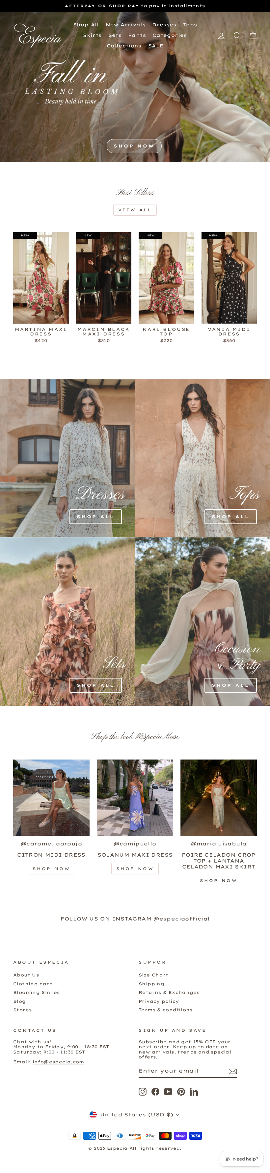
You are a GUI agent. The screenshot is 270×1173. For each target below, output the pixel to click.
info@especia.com (58, 1061)
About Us (26, 974)
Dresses (164, 25)
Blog (19, 1001)
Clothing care (33, 983)
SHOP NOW (134, 146)
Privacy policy (159, 1001)
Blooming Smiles (36, 992)
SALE (156, 46)
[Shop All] (29, 458)
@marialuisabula (219, 844)
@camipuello (135, 844)
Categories (169, 35)
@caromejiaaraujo (51, 844)
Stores (22, 1009)
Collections (124, 46)
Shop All (86, 25)
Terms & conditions (166, 1009)
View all (135, 209)
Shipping (151, 983)
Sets (115, 35)
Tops (190, 25)
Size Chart (154, 974)
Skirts (92, 35)
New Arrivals (126, 25)
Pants (137, 35)
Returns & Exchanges (169, 992)
